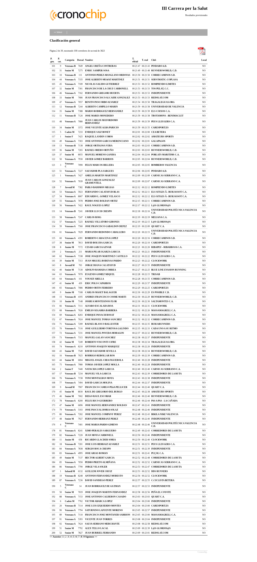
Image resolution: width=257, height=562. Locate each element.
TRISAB (155, 274)
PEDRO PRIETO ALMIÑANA (100, 462)
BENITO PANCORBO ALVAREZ (101, 102)
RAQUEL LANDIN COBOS (99, 136)
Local (204, 60)
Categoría (69, 60)
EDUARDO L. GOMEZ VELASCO (102, 196)
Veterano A (70, 79)
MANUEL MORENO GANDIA (100, 154)
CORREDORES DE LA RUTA (166, 373)
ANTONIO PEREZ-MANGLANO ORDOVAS (107, 75)
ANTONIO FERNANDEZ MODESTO (104, 476)
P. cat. (59, 60)
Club (153, 60)
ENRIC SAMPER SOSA (97, 70)
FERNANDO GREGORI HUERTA (102, 93)
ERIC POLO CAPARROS (98, 283)
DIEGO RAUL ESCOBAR (98, 396)
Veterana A (70, 175)
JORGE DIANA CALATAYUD (100, 265)
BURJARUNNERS (160, 324)
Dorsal (80, 60)
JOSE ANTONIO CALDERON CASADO (105, 496)
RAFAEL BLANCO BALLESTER (102, 324)
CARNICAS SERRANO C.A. (166, 175)
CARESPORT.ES (160, 127)
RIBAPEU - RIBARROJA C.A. (166, 247)
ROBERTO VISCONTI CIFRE (100, 342)
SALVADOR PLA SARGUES (99, 171)
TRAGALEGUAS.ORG (163, 102)
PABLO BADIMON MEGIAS (99, 187)
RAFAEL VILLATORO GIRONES (102, 222)
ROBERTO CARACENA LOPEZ (101, 238)
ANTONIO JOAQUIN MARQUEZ (102, 346)
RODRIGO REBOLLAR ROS (100, 355)
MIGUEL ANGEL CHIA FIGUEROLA (104, 360)
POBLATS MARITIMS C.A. (165, 154)
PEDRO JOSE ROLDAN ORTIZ (101, 201)
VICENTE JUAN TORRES (98, 519)
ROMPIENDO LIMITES (163, 84)
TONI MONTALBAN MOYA (99, 378)
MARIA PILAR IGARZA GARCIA (102, 251)
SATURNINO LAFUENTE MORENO (104, 510)
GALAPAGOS (158, 141)
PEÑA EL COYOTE (161, 492)
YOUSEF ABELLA (94, 279)
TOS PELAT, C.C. (160, 88)
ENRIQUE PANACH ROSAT (99, 315)
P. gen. (52, 60)
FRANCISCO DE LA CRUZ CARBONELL (106, 88)
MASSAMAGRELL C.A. (163, 310)
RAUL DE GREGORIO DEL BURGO (103, 391)
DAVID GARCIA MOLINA (98, 382)
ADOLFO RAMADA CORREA (100, 269)
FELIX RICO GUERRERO (98, 400)
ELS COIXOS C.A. (160, 111)
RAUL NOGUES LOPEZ (97, 205)
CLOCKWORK (159, 260)
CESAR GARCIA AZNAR (98, 247)
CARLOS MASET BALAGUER (101, 292)
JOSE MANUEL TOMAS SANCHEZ (103, 319)
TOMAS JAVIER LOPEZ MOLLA (102, 364)
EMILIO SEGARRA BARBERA (101, 310)
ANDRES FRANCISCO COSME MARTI (105, 297)
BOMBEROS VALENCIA (164, 165)
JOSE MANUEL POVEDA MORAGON (104, 333)
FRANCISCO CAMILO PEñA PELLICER (106, 387)
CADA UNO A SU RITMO (164, 328)
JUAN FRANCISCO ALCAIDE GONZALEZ (107, 97)
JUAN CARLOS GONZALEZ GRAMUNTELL (100, 181)
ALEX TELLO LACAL (96, 528)
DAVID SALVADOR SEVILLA (100, 351)
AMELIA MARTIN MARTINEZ (101, 175)
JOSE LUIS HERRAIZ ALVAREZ (102, 444)
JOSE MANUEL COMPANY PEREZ (103, 414)
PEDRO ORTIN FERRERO (99, 288)
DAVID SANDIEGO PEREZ (99, 480)
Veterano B (70, 66)
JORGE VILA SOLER (96, 466)
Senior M (69, 70)
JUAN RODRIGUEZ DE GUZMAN (103, 486)
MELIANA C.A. (159, 217)
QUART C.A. (158, 226)
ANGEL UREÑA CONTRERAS (101, 66)
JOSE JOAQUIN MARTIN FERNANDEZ (106, 492)
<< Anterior (55, 536)
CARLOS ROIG (93, 217)
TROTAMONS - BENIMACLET (167, 115)
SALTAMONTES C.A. (162, 301)
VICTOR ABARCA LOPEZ (99, 501)
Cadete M (69, 132)
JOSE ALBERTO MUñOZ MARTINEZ (104, 79)
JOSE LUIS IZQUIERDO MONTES (103, 505)
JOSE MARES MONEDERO (99, 115)
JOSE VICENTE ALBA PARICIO (102, 127)
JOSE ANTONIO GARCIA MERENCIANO (106, 141)
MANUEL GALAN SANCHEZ (100, 337)
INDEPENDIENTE (160, 93)
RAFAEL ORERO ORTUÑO (99, 150)
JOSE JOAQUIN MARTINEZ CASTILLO (106, 256)
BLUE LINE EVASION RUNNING (168, 269)
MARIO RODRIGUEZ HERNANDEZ (104, 111)
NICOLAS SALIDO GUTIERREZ (102, 84)
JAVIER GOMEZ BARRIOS (99, 159)
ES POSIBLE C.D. (160, 292)
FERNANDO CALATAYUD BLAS (102, 192)
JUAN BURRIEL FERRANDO (100, 533)
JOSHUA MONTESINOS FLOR (101, 301)
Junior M (69, 247)
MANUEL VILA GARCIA (98, 373)
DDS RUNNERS (159, 471)
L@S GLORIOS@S (161, 205)
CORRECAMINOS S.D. (163, 75)
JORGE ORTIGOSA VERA (99, 145)
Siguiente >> (91, 536)
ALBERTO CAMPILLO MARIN (101, 106)
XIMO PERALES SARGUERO (100, 430)
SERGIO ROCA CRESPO (98, 448)
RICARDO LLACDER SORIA (100, 439)
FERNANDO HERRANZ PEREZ (101, 419)
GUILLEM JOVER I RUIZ (98, 471)
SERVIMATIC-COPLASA (164, 79)
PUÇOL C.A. (157, 453)
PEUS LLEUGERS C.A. (163, 121)
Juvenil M (70, 187)
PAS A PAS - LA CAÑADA (164, 400)
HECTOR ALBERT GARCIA (100, 457)
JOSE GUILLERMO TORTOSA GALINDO (106, 328)
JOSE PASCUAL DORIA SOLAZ (101, 409)
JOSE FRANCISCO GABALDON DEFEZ (106, 226)
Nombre (89, 60)
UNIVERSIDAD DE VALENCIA (167, 106)
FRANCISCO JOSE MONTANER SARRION (107, 514)
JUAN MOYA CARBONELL (99, 435)
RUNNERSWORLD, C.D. (164, 70)
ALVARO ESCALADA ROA (99, 306)
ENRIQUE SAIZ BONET (97, 132)
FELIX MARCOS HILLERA (99, 165)
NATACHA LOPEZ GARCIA (99, 369)
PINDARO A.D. (159, 66)
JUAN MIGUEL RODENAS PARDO (103, 260)
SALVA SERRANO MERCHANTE (102, 523)
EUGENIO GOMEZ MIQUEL (100, 274)
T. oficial (135, 60)
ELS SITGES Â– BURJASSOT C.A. (169, 192)
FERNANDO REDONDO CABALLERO (105, 232)
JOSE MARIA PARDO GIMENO (101, 424)
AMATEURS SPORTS (162, 136)
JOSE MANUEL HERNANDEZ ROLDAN (106, 405)
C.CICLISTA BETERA (162, 480)
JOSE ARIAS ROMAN (96, 453)
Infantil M (70, 471)
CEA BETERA (158, 132)
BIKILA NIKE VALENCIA (164, 414)
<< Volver (58, 32)
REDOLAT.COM (159, 97)
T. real (145, 60)
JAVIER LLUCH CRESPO (98, 211)
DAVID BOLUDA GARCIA (99, 242)
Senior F (69, 136)
